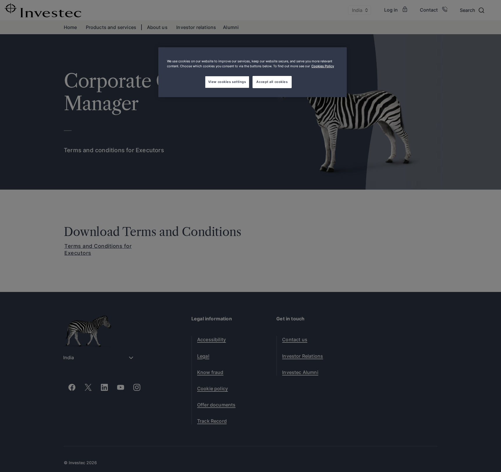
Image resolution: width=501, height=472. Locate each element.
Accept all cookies (272, 82)
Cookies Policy (322, 66)
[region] (252, 72)
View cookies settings (227, 82)
